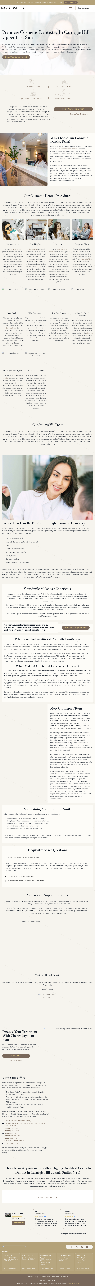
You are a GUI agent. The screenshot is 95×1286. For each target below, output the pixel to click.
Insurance (55, 1277)
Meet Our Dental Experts (47, 975)
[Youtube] (87, 1247)
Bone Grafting (13, 313)
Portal (49, 1277)
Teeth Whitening (12, 244)
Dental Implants (36, 244)
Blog (36, 1277)
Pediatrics (42, 1277)
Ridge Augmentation (36, 313)
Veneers (59, 244)
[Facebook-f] (71, 1247)
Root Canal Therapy (36, 371)
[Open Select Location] (91, 8)
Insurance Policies (16, 1061)
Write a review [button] (18, 1223)
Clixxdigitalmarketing (72, 1283)
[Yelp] (81, 1247)
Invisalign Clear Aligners (13, 371)
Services (30, 1277)
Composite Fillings (82, 244)
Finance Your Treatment (79, 114)
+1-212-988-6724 (50, 1197)
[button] (70, 8)
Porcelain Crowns (59, 313)
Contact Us (64, 1277)
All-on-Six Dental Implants (82, 314)
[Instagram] (76, 1247)
